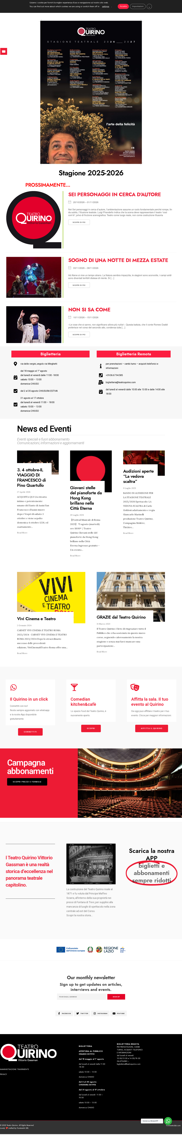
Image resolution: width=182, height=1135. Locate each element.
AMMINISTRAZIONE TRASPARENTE (14, 1069)
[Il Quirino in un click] (13, 687)
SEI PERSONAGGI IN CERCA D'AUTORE (114, 194)
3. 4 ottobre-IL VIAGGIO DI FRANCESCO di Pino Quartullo (31, 477)
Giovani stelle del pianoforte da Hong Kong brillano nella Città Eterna (86, 498)
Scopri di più (79, 222)
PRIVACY (3, 1074)
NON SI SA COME (89, 309)
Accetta (123, 6)
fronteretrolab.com (173, 1125)
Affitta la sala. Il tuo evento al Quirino (149, 702)
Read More (22, 532)
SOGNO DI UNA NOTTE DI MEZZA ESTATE (118, 260)
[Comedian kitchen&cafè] (74, 687)
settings (105, 6)
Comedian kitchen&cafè (83, 702)
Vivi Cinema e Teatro (36, 619)
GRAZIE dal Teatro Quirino (121, 617)
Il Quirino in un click (29, 699)
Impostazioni (137, 6)
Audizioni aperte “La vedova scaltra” (138, 476)
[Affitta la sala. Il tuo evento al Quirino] (134, 687)
